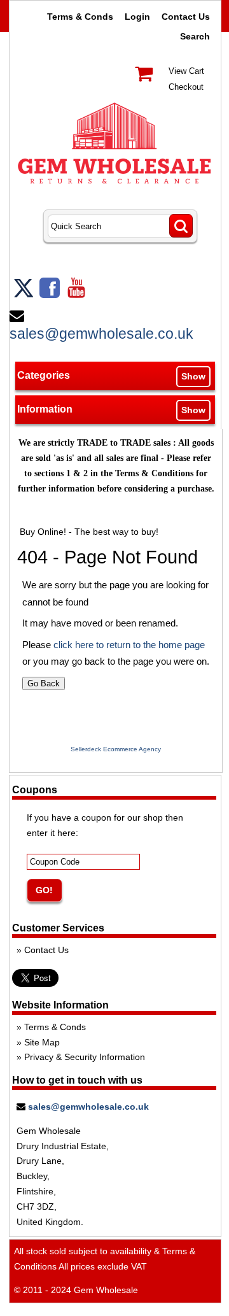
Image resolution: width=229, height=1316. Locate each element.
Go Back (43, 683)
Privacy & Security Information (84, 1057)
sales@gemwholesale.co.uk (101, 333)
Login (137, 16)
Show (193, 376)
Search (195, 36)
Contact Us (186, 16)
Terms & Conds (80, 16)
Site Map (42, 1042)
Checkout (186, 87)
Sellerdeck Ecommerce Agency (116, 749)
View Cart (186, 71)
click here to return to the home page (129, 644)
